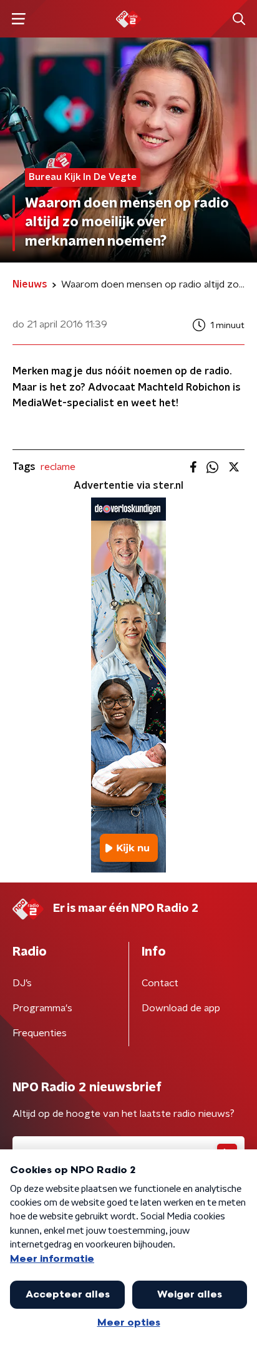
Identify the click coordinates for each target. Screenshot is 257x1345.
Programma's (42, 1008)
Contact (160, 983)
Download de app (181, 1008)
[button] (18, 19)
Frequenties (39, 1033)
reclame (58, 467)
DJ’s (22, 983)
